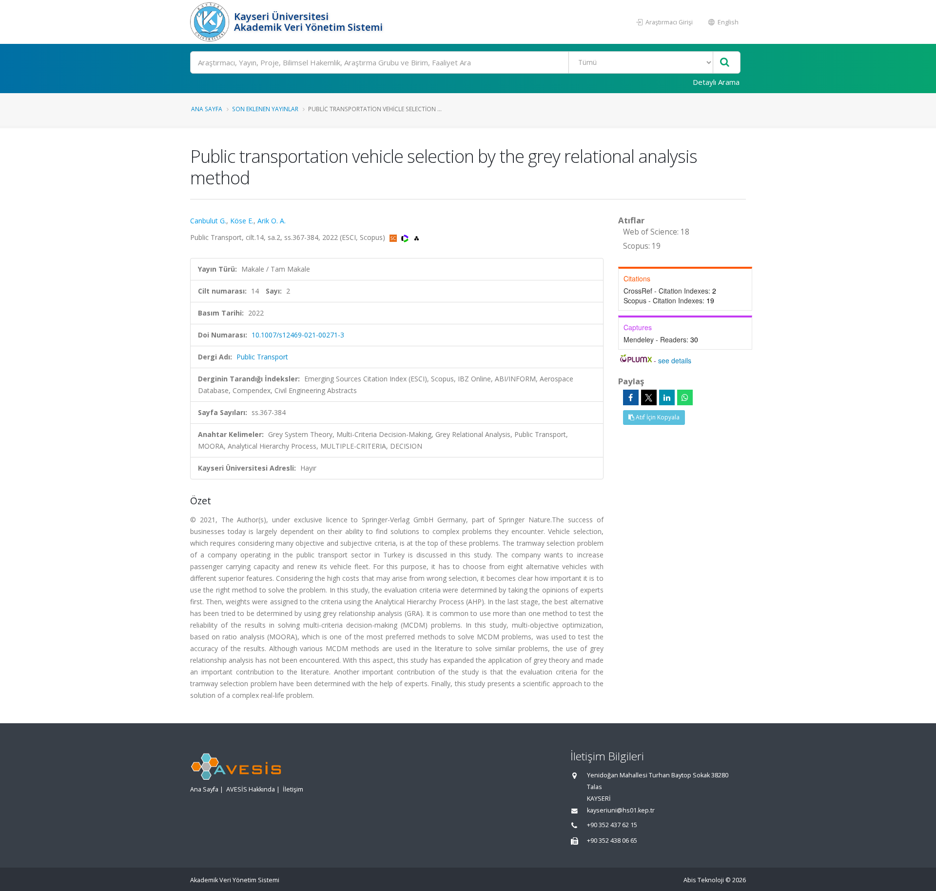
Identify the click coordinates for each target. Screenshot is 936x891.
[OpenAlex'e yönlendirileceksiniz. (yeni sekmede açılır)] (416, 237)
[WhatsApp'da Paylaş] (685, 397)
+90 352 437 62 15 (612, 825)
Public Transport (262, 356)
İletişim (293, 789)
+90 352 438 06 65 (612, 840)
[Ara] (725, 63)
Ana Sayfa (206, 109)
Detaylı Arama (716, 82)
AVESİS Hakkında (250, 789)
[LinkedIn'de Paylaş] (667, 397)
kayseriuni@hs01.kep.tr (621, 810)
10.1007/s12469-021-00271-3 (298, 334)
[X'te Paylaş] (649, 397)
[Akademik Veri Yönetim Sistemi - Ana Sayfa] (211, 22)
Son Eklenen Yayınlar (265, 109)
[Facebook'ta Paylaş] (631, 397)
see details (674, 360)
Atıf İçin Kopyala (657, 417)
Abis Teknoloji (703, 880)
